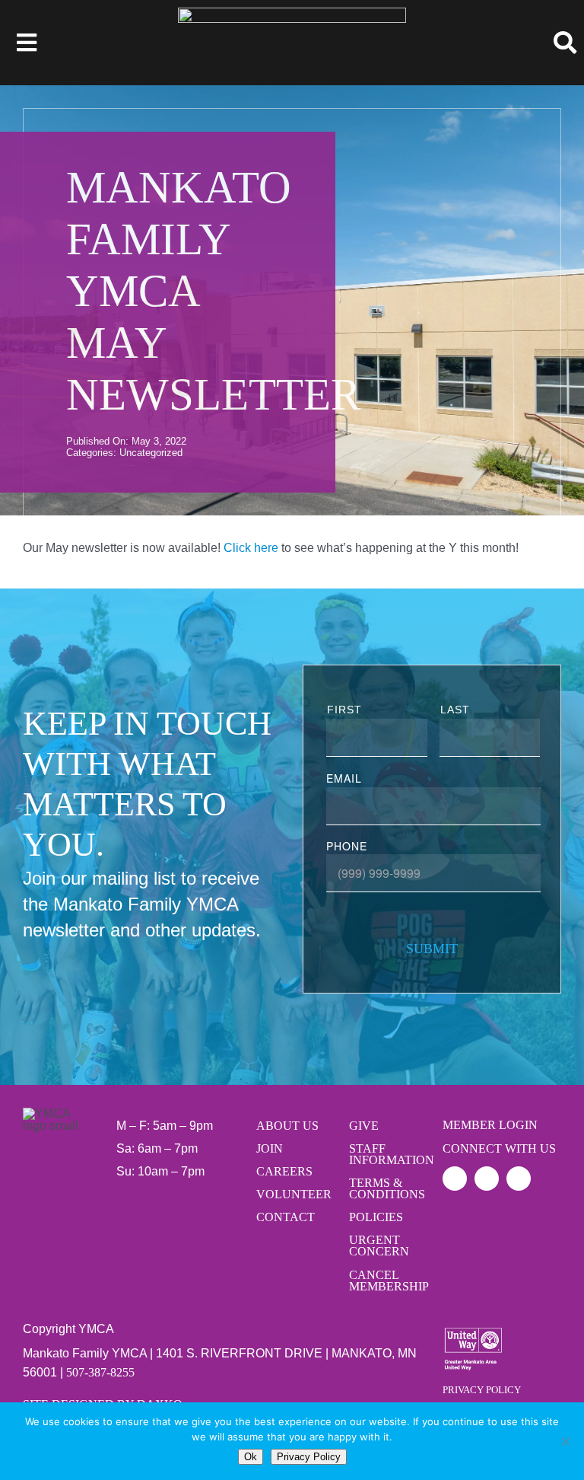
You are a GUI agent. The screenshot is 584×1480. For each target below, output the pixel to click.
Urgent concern (379, 1245)
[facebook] (455, 1178)
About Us (287, 1125)
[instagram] (486, 1178)
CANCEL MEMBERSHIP (385, 1280)
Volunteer (292, 1194)
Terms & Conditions (385, 1188)
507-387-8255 (100, 1372)
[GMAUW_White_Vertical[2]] (473, 1349)
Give (364, 1125)
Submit (432, 948)
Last (455, 709)
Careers (284, 1171)
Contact (285, 1217)
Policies (376, 1217)
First (344, 709)
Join (269, 1148)
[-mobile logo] (292, 13)
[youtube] (518, 1178)
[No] (565, 1441)
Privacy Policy (482, 1389)
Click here (251, 547)
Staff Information (385, 1154)
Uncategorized (150, 452)
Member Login (490, 1125)
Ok (250, 1456)
